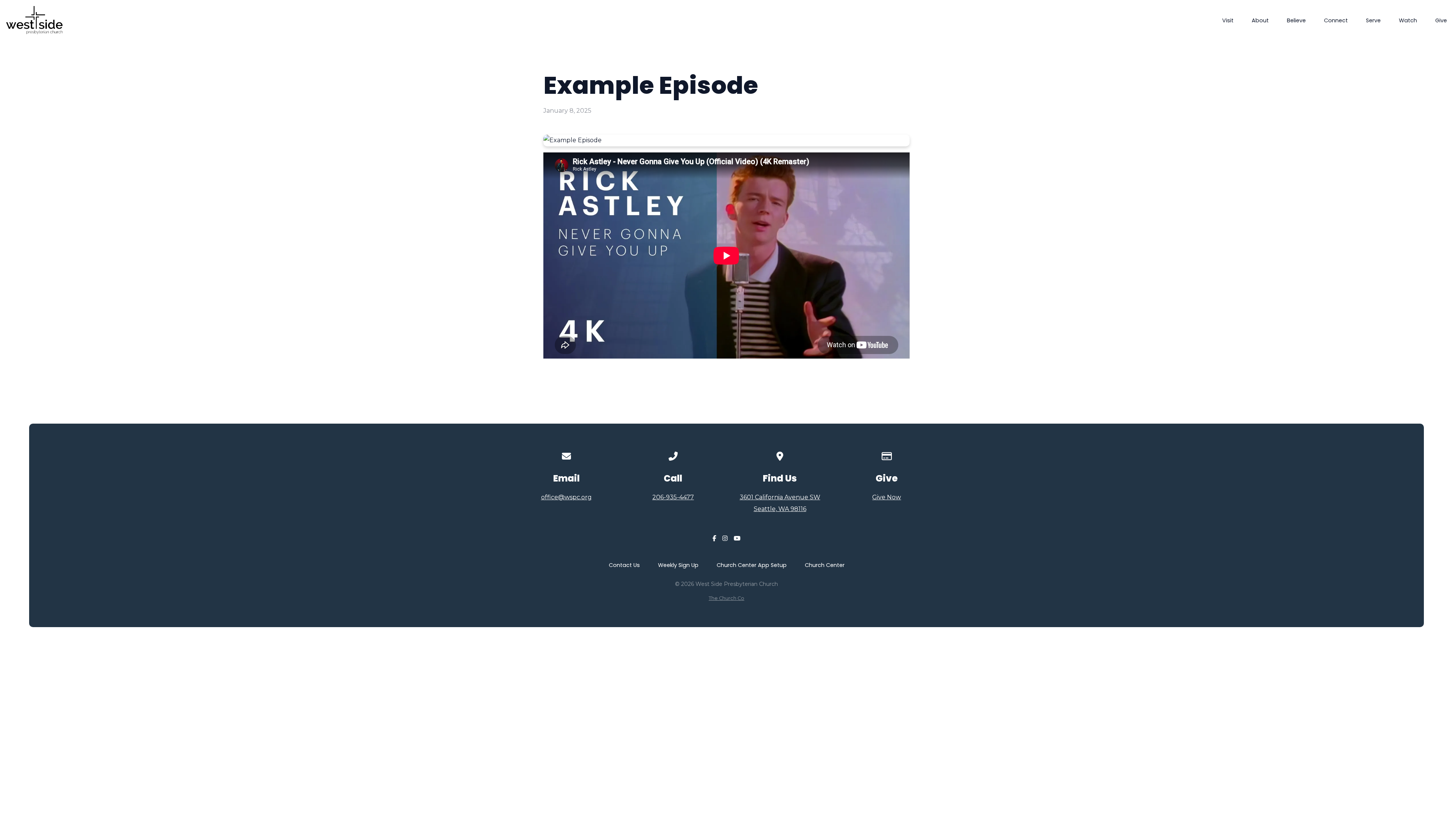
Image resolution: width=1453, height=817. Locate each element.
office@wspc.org (566, 497)
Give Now (886, 497)
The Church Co (726, 598)
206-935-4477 (673, 497)
